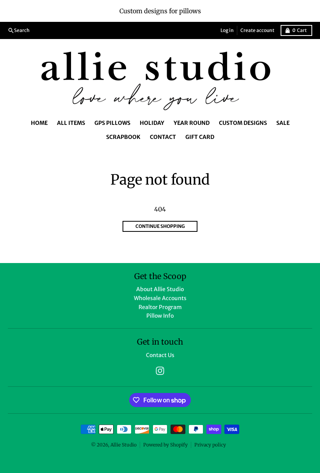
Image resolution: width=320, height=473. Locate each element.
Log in (227, 30)
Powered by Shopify (165, 445)
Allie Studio (123, 445)
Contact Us (160, 355)
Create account (257, 30)
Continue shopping (160, 226)
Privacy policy (210, 445)
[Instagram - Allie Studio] (160, 370)
